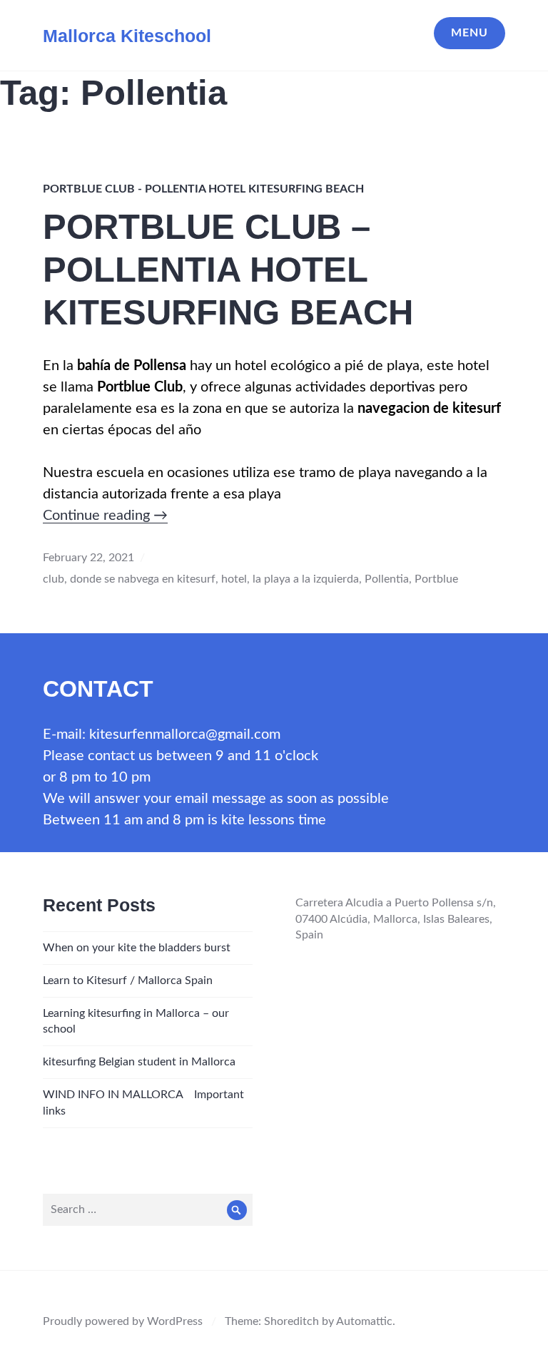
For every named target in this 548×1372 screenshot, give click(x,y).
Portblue (436, 579)
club (53, 579)
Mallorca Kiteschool (127, 36)
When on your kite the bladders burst (136, 947)
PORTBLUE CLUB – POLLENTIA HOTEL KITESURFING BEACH (228, 270)
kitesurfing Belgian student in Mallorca (139, 1062)
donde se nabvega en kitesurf (142, 579)
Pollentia (387, 579)
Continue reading (105, 515)
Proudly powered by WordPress (123, 1321)
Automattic (364, 1321)
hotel (234, 579)
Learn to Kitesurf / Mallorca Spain (128, 980)
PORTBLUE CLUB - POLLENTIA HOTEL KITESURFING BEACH (203, 189)
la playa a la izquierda (306, 579)
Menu (469, 33)
